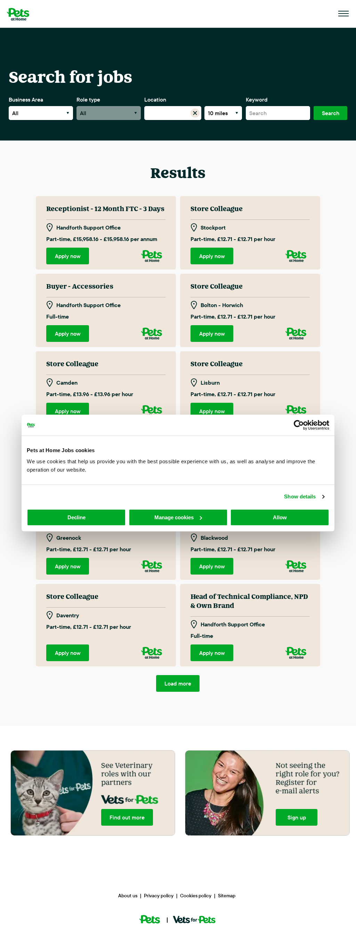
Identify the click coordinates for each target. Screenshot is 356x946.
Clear (194, 113)
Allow (280, 517)
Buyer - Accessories (79, 286)
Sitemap (226, 895)
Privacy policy (158, 895)
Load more (177, 683)
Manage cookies (174, 517)
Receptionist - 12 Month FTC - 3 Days (105, 209)
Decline (76, 517)
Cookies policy (195, 895)
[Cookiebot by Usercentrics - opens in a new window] (298, 425)
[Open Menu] (344, 14)
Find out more (127, 817)
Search (330, 113)
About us (127, 895)
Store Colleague (217, 209)
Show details (300, 496)
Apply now (68, 255)
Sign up (296, 817)
